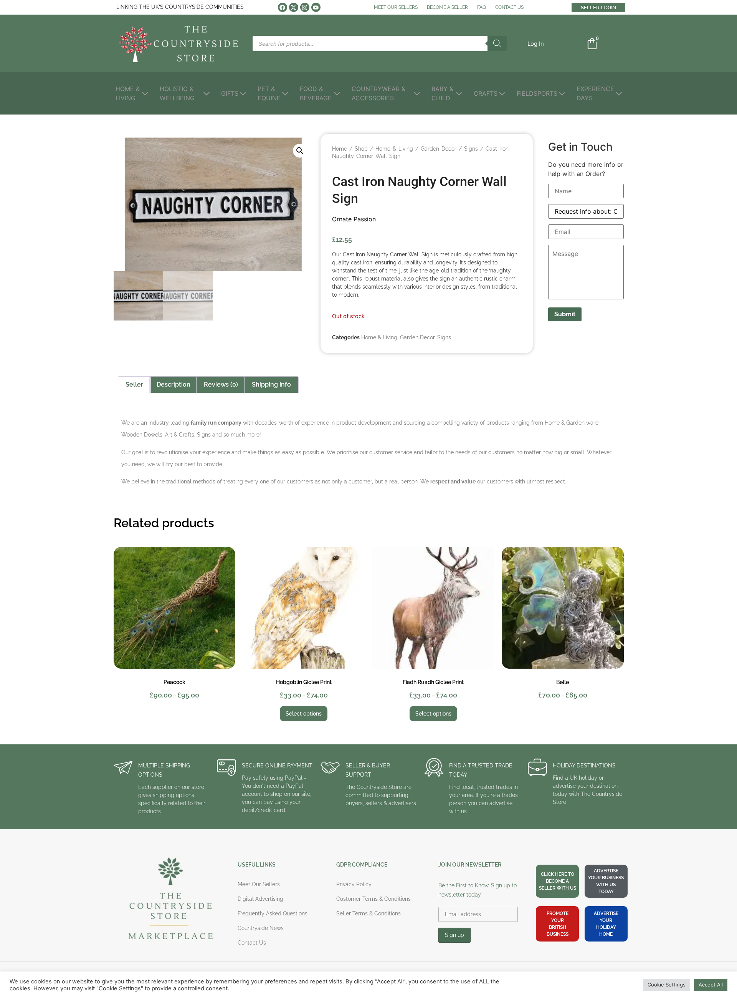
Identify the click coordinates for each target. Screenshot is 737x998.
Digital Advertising (260, 899)
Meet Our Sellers (259, 884)
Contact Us (252, 943)
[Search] (497, 43)
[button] (535, 43)
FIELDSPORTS (537, 93)
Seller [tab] (134, 384)
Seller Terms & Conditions (368, 913)
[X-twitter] (293, 7)
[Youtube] (316, 7)
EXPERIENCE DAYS (595, 93)
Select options (304, 714)
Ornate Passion (354, 219)
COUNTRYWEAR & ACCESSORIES (378, 93)
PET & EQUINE (269, 93)
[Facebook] (282, 7)
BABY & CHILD (442, 93)
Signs (471, 149)
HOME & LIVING (128, 93)
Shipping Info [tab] (271, 384)
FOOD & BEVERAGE (316, 93)
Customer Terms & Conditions (373, 899)
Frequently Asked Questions (272, 913)
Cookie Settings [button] (667, 984)
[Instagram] (304, 7)
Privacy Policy (354, 884)
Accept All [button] (711, 984)
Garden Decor (438, 149)
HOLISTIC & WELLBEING (177, 93)
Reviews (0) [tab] (221, 384)
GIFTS (229, 93)
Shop (361, 149)
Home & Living (394, 149)
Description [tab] (173, 384)
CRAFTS (485, 93)
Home (339, 149)
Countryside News (261, 928)
